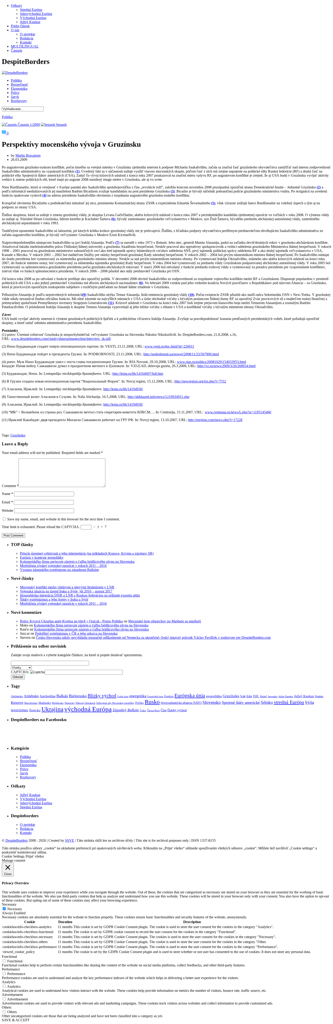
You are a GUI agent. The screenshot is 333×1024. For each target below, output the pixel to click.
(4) (44, 195)
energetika (137, 696)
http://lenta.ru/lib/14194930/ (123, 389)
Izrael (263, 696)
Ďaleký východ (177, 710)
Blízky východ (102, 695)
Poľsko (139, 703)
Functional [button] (9, 956)
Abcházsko (17, 696)
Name (7, 494)
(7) (117, 242)
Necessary (14, 909)
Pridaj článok (20, 26)
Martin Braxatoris (28, 155)
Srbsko (267, 702)
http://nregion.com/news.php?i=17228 (215, 420)
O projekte (27, 34)
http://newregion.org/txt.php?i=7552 (200, 381)
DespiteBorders (16, 840)
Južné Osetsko (285, 696)
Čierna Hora (153, 710)
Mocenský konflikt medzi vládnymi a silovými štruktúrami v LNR (67, 587)
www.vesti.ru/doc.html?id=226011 (169, 346)
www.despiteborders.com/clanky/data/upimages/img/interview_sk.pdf (61, 339)
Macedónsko (31, 703)
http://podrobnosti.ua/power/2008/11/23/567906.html (181, 354)
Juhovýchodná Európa (36, 14)
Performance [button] (11, 969)
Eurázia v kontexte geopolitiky (42, 557)
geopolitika (214, 696)
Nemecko (70, 703)
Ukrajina (52, 709)
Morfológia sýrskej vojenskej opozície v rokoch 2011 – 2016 (63, 566)
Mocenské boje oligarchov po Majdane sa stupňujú (164, 621)
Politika (16, 80)
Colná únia (122, 696)
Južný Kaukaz (30, 22)
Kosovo (17, 702)
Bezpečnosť (19, 84)
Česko (143, 710)
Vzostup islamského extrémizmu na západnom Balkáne (59, 570)
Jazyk (15, 97)
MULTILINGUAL (25, 46)
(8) (141, 283)
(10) (191, 295)
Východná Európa (33, 18)
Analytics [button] (8, 982)
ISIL (256, 696)
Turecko (35, 710)
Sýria (309, 702)
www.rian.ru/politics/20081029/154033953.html (211, 362)
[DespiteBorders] (15, 73)
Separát (61, 125)
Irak (243, 696)
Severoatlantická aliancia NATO (181, 703)
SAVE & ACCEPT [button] (16, 1020)
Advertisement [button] (12, 995)
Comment (10, 486)
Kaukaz (319, 696)
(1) (77, 171)
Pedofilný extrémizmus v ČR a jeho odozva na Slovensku (76, 633)
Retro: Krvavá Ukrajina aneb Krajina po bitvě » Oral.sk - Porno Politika (71, 621)
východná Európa (88, 709)
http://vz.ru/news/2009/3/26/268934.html (226, 366)
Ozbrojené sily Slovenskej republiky (115, 703)
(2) (319, 187)
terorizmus (19, 710)
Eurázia (169, 696)
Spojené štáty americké (241, 702)
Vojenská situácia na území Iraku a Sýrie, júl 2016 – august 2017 (66, 591)
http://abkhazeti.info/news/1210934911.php (158, 397)
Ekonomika (19, 88)
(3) (173, 191)
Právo (15, 93)
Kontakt (25, 42)
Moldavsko (58, 703)
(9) (84, 295)
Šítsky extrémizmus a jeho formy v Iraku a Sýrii (54, 599)
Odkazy (16, 5)
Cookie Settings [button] (13, 856)
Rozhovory (19, 101)
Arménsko (31, 696)
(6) (113, 219)
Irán (249, 696)
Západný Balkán (126, 710)
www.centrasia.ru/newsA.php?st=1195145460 (238, 412)
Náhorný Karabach (85, 703)
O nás (15, 30)
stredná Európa (289, 702)
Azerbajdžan (48, 696)
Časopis (16, 50)
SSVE (69, 840)
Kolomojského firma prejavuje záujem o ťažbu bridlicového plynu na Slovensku (77, 561)
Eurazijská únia (155, 696)
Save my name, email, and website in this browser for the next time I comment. (63, 519)
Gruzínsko (17, 435)
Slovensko (212, 702)
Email (7, 502)
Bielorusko (78, 696)
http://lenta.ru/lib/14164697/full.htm (137, 373)
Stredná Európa (31, 10)
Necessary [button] (9, 904)
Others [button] (6, 1007)
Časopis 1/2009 (28, 125)
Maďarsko (45, 703)
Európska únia (189, 695)
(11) (111, 303)
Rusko (152, 702)
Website (7, 510)
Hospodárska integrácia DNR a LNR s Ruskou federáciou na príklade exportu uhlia (80, 595)
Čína (163, 710)
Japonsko (273, 696)
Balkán (62, 696)
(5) (213, 203)
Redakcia (26, 38)
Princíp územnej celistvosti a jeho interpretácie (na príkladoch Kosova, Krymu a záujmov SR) (87, 553)
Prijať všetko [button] (35, 856)
